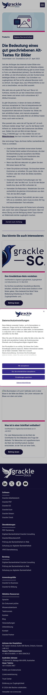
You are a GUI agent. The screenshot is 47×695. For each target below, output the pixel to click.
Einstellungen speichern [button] (23, 377)
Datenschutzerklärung (23, 382)
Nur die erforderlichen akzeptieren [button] (23, 371)
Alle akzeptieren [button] (23, 366)
